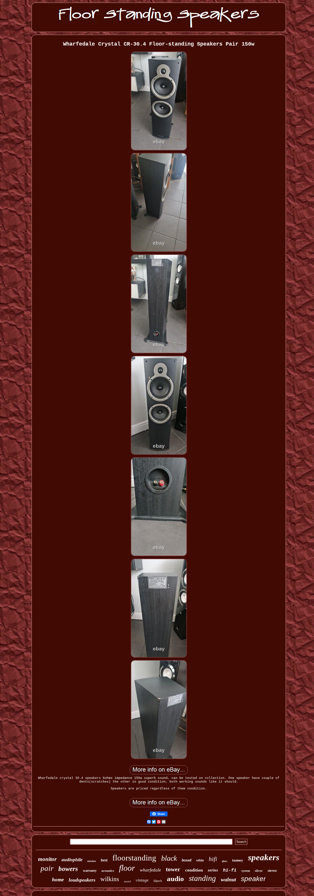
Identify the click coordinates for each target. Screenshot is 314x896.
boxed (186, 860)
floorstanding (134, 857)
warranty (90, 870)
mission (91, 860)
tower (173, 869)
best (104, 860)
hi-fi (229, 870)
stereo (272, 870)
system (245, 870)
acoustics (108, 870)
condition (194, 870)
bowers (68, 868)
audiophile (72, 859)
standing (202, 878)
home (58, 880)
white (200, 860)
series (213, 870)
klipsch (158, 881)
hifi (213, 859)
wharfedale (150, 869)
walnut (228, 879)
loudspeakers (82, 880)
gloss (224, 861)
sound (127, 881)
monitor (47, 859)
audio (175, 879)
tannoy (237, 860)
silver (259, 870)
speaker (253, 879)
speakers (263, 857)
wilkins (109, 879)
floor (127, 867)
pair (46, 868)
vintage (142, 880)
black (169, 858)
